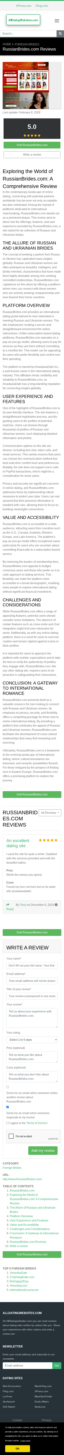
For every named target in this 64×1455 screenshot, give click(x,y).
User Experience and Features (29, 1220)
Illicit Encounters (12, 1386)
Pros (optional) (15, 1047)
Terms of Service (36, 1123)
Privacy (46, 1420)
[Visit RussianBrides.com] (32, 85)
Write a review (19, 1246)
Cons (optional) (16, 1067)
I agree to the (28, 1123)
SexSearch (9, 1401)
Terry (23, 904)
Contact (17, 1420)
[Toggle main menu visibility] (57, 20)
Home (7, 44)
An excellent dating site (17, 843)
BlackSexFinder (43, 1396)
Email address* (16, 973)
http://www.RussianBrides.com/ (22, 1179)
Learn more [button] (25, 1441)
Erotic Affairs (42, 1401)
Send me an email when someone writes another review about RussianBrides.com (32, 1097)
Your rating (13, 1032)
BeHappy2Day (19, 1281)
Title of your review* (18, 989)
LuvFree (7, 1396)
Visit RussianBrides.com (32, 1254)
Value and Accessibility (24, 1224)
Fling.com (42, 5)
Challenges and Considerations (30, 1229)
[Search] (60, 33)
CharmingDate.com (22, 1277)
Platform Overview (21, 1216)
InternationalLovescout (24, 1289)
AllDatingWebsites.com (23, 20)
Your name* (13, 958)
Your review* (14, 1004)
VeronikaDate (18, 1272)
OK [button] (17, 1448)
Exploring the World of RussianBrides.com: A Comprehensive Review (34, 1199)
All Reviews (49, 812)
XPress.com (23, 5)
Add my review (43, 1151)
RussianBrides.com (22, 1190)
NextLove (40, 1406)
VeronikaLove (18, 1285)
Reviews (28, 1241)
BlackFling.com (43, 1386)
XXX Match (9, 1406)
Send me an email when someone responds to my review (27, 1115)
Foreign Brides (27, 44)
